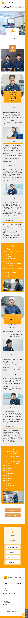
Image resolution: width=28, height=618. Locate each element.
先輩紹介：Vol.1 (13, 552)
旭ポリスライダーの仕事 (12, 547)
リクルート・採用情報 (18, 7)
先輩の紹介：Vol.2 (12, 557)
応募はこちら (12, 515)
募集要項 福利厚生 (13, 562)
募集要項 (12, 510)
